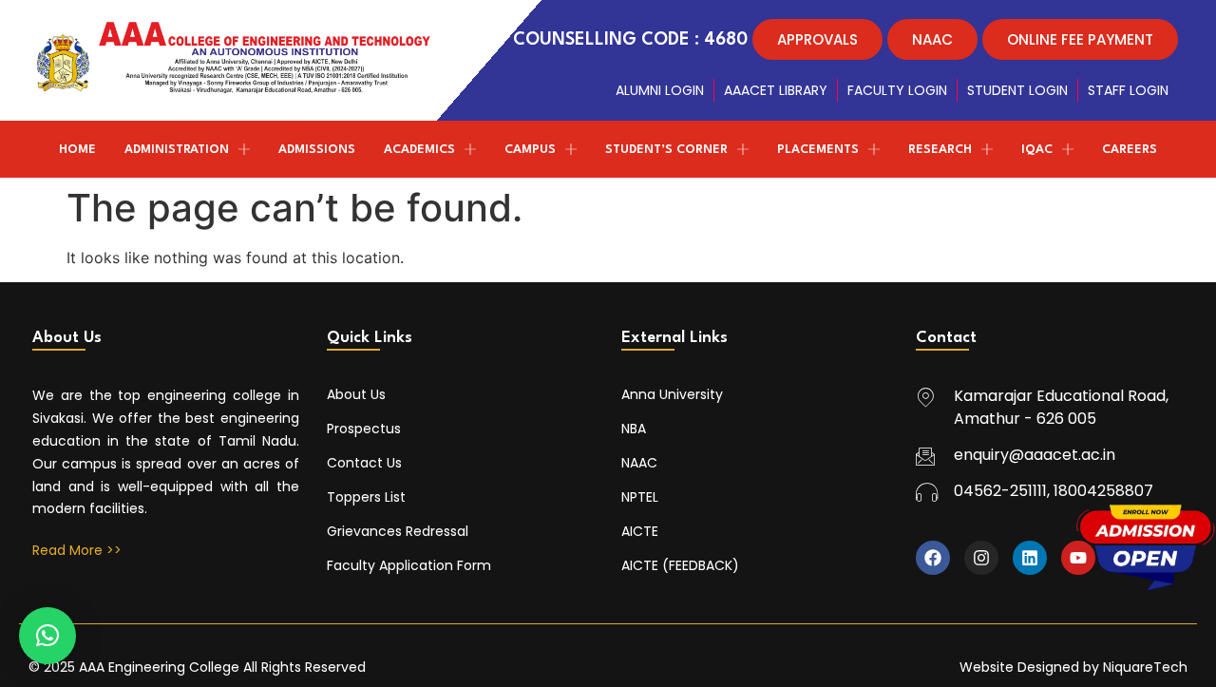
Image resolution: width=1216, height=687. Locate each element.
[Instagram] (981, 558)
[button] (47, 635)
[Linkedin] (1030, 558)
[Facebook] (933, 558)
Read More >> (77, 550)
